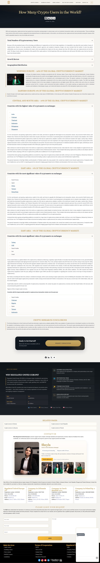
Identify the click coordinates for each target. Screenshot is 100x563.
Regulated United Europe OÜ (14, 489)
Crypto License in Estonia (10, 424)
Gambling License (8, 549)
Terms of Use (39, 549)
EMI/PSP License (8, 554)
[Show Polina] (79, 468)
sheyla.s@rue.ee (47, 459)
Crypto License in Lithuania (11, 428)
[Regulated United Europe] (8, 2)
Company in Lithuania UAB (37, 489)
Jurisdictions (7, 557)
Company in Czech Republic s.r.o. (59, 489)
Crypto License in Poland (57, 428)
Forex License (7, 552)
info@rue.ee (11, 497)
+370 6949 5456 (36, 495)
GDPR (37, 547)
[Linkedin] (48, 18)
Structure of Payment (41, 557)
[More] (54, 18)
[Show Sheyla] (46, 468)
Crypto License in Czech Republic (59, 424)
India (12, 114)
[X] (51, 18)
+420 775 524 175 (59, 495)
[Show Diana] (58, 468)
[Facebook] (46, 18)
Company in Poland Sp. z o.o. (85, 489)
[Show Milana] (68, 468)
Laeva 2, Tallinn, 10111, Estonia (16, 499)
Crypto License (7, 547)
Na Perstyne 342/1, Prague (62, 499)
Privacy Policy (39, 554)
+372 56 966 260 (12, 495)
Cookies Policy (39, 552)
